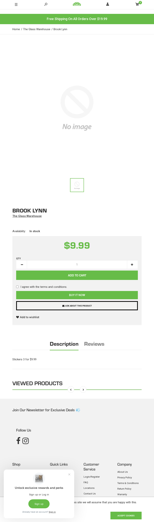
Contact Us (90, 493)
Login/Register (92, 476)
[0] (137, 4)
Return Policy (124, 488)
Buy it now (77, 295)
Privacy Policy (124, 477)
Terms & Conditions (128, 483)
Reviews (94, 343)
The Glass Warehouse (27, 216)
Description (64, 343)
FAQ (86, 482)
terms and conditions (53, 287)
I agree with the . (43, 287)
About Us (122, 471)
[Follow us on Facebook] (18, 441)
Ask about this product (78, 306)
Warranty (122, 494)
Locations (89, 488)
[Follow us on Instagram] (25, 441)
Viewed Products (37, 383)
